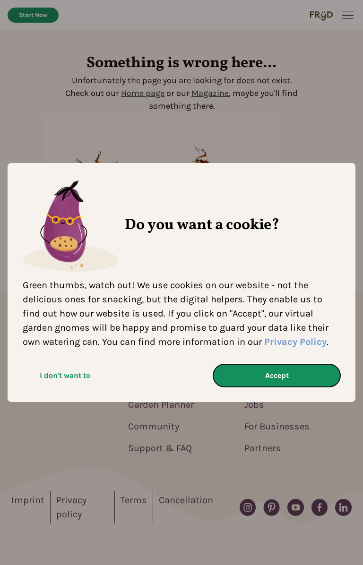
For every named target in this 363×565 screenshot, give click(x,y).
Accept (277, 375)
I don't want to (65, 375)
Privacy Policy (295, 341)
